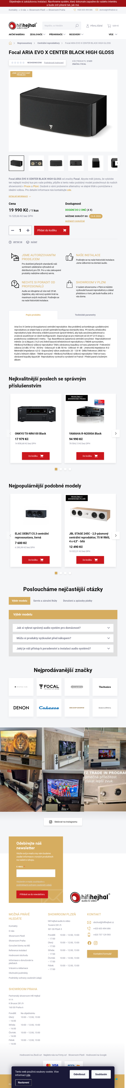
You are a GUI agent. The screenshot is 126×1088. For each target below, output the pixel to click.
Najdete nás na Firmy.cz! (55, 1055)
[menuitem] (18, 34)
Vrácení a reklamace (18, 968)
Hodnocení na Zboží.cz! (31, 1055)
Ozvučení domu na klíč (19, 945)
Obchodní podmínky (18, 973)
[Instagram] (95, 942)
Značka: (79, 64)
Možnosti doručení (75, 221)
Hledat (77, 25)
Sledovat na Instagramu (65, 822)
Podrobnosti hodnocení (54, 63)
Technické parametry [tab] (85, 315)
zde (28, 1075)
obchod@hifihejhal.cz (103, 922)
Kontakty (13, 10)
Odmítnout (79, 1074)
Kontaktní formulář (102, 954)
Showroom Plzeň (37, 10)
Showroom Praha (56, 10)
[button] (56, 469)
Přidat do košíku (47, 230)
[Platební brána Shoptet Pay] (52, 1065)
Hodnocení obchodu (18, 955)
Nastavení (23, 1082)
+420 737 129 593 (102, 934)
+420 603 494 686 (102, 928)
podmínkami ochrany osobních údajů (34, 885)
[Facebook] (89, 942)
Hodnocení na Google (96, 1055)
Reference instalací (18, 950)
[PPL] (74, 1065)
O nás (23, 10)
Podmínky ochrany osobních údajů (25, 978)
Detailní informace (18, 196)
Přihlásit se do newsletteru (32, 894)
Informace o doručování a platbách (21, 962)
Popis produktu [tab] (33, 315)
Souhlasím (101, 1074)
